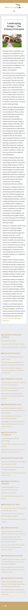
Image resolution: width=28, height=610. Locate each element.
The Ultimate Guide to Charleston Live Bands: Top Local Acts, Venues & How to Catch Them (13, 592)
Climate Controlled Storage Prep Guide (13, 344)
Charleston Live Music (13, 578)
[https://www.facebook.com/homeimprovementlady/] (1, 606)
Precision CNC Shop (11, 505)
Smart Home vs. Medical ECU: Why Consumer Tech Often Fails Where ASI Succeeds (12, 396)
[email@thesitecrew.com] (5, 606)
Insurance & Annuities (13, 458)
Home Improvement (13, 19)
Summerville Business (13, 556)
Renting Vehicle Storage (8, 341)
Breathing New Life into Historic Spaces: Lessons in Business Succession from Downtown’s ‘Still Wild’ (13, 562)
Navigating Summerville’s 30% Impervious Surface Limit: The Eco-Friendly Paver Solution (12, 539)
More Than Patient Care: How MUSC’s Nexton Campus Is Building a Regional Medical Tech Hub (13, 570)
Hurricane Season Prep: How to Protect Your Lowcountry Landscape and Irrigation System (13, 547)
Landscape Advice (11, 528)
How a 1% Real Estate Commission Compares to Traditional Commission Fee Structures (12, 370)
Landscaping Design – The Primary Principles (14, 26)
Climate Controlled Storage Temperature (13, 347)
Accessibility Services (13, 379)
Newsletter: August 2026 (8, 493)
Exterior (6, 19)
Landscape (21, 19)
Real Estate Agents (11, 353)
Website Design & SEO (12, 404)
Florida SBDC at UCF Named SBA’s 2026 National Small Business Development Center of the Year (13, 424)
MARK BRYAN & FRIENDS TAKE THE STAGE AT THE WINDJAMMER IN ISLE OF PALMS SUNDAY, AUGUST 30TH (13, 584)
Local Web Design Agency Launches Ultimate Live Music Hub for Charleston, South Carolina (13, 410)
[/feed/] (3, 606)
